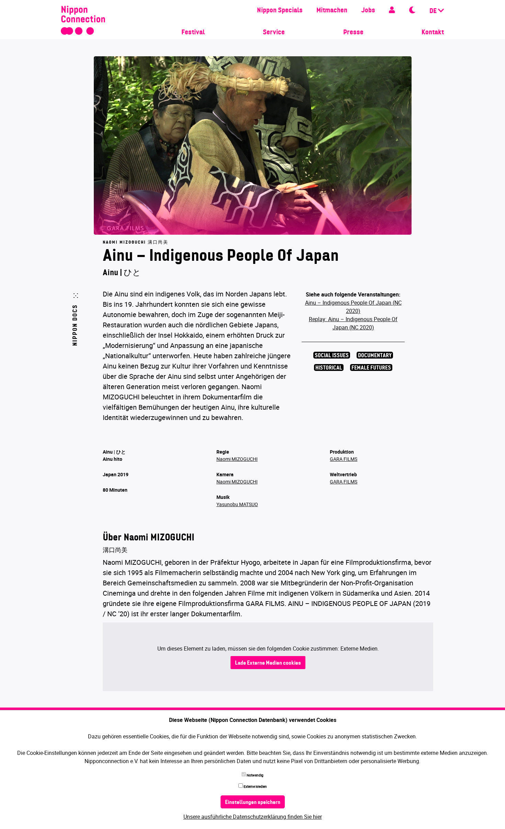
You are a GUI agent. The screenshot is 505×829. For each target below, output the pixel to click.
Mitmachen (331, 10)
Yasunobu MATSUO (237, 504)
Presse (353, 32)
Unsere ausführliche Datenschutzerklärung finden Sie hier (252, 816)
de (433, 11)
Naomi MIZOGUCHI (237, 459)
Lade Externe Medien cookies (268, 663)
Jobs (368, 10)
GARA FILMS (343, 459)
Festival (193, 32)
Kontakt (433, 32)
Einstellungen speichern (252, 802)
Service (274, 32)
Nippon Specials (280, 10)
